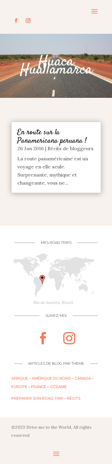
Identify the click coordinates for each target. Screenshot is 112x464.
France (38, 386)
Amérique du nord (51, 378)
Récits (73, 398)
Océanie (58, 386)
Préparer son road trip (37, 398)
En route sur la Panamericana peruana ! (52, 136)
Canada (83, 378)
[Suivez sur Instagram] (28, 20)
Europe (19, 386)
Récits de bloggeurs (70, 148)
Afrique (19, 378)
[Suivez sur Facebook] (16, 20)
